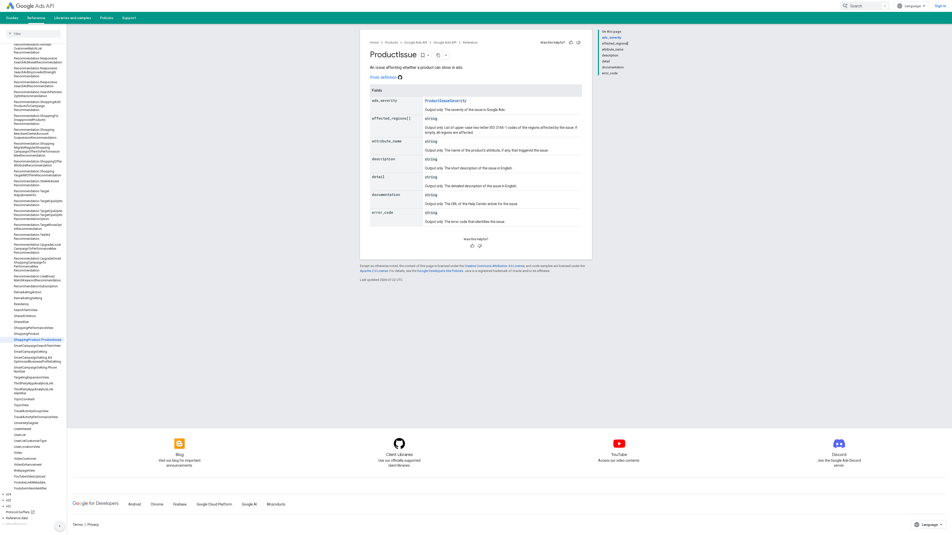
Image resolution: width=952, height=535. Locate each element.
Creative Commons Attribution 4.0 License (494, 266)
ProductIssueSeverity (445, 100)
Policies (106, 18)
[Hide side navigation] (60, 526)
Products (391, 42)
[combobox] (865, 5)
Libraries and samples (72, 18)
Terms (78, 525)
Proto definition (384, 77)
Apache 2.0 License (374, 271)
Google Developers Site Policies (440, 271)
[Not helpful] (578, 42)
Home (374, 42)
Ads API (44, 6)
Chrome (157, 504)
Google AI (249, 504)
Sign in (940, 6)
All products (276, 504)
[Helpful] (571, 42)
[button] (32, 494)
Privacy (93, 525)
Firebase (180, 504)
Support (129, 18)
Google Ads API (415, 42)
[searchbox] (33, 34)
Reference (36, 18)
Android (134, 504)
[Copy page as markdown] (438, 55)
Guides (12, 18)
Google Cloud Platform (214, 504)
